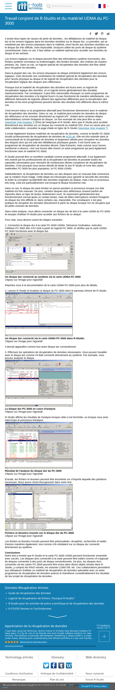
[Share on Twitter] (96, 33)
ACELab (70, 136)
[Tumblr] (61, 665)
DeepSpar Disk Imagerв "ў (20, 122)
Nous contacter (95, 673)
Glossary (57, 657)
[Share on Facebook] (90, 33)
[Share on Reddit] (108, 33)
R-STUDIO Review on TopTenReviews (30, 608)
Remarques (19, 679)
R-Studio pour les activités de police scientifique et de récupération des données (56, 603)
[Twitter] (46, 665)
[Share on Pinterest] (102, 33)
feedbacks (105, 625)
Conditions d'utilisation (19, 673)
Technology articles (19, 657)
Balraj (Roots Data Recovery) (33, 641)
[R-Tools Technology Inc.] (29, 6)
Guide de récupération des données (29, 593)
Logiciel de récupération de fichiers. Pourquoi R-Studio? (41, 598)
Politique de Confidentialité (57, 673)
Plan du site (57, 679)
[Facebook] (54, 665)
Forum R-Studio (95, 679)
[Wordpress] (69, 665)
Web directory (96, 657)
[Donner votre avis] (104, 636)
